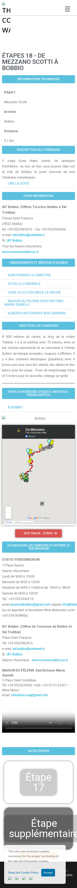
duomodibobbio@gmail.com (30, 604)
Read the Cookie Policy (23, 872)
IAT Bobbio (14, 240)
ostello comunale (24, 284)
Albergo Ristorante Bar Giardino (37, 313)
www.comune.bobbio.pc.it (20, 252)
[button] (38, 79)
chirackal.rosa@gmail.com (29, 695)
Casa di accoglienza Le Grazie (34, 292)
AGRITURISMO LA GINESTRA (29, 275)
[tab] (38, 183)
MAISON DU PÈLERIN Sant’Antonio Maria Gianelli (34, 303)
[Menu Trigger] (67, 8)
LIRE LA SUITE (18, 183)
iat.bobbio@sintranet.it (29, 235)
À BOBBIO (15, 407)
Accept (48, 872)
